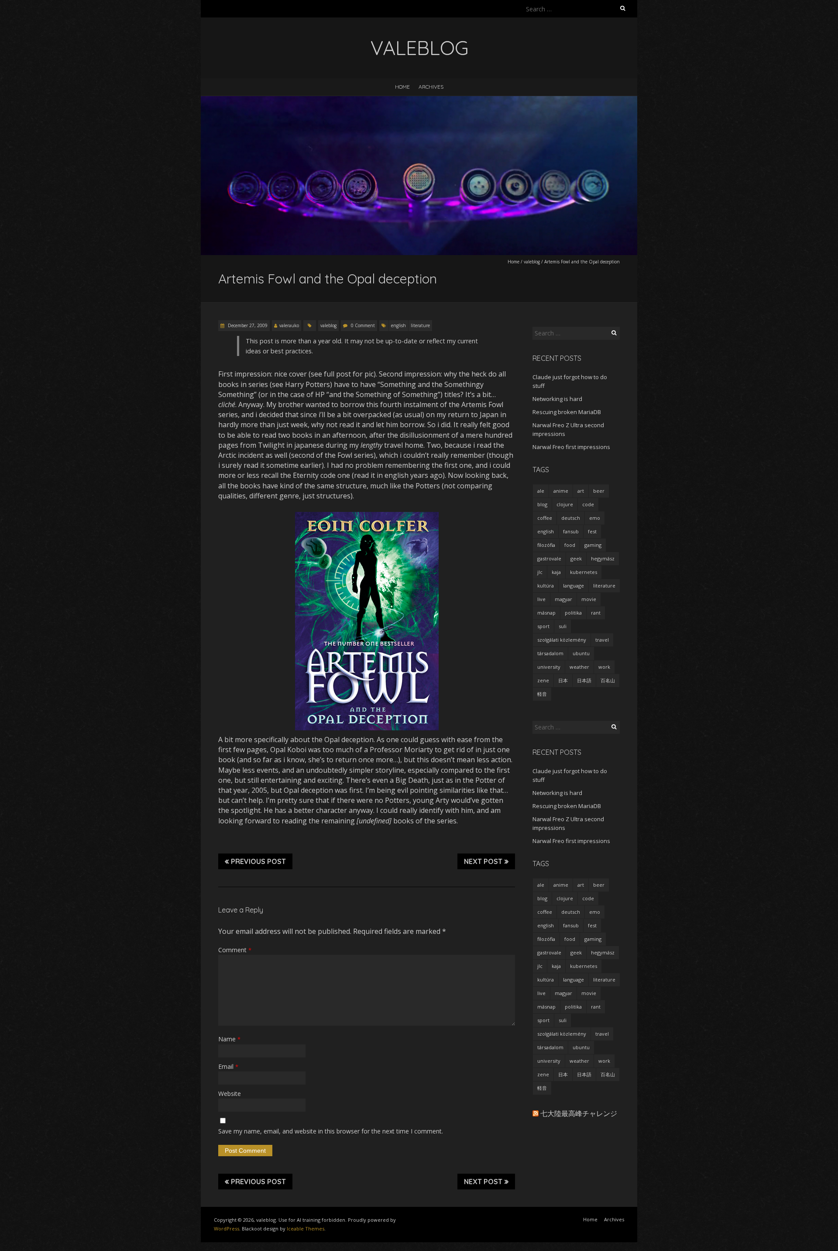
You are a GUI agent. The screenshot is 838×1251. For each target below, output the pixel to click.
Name (229, 1039)
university (548, 667)
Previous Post (258, 861)
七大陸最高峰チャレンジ (578, 1113)
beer (598, 490)
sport (543, 626)
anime (560, 490)
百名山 (608, 680)
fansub (571, 531)
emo (594, 518)
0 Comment (363, 325)
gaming (592, 545)
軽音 (542, 694)
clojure (564, 504)
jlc (540, 572)
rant (596, 612)
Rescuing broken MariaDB (566, 412)
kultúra (545, 585)
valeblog (532, 262)
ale (540, 490)
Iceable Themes (305, 1228)
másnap (546, 612)
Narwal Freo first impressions (571, 447)
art (580, 490)
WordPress (226, 1228)
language (573, 585)
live (541, 599)
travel (602, 639)
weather (579, 667)
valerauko (289, 325)
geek (576, 558)
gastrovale (549, 558)
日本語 (584, 680)
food (569, 545)
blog (542, 504)
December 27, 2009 (247, 325)
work (604, 667)
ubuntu (581, 653)
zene (543, 680)
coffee (544, 518)
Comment (234, 950)
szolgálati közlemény (561, 639)
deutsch (570, 518)
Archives (431, 86)
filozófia (546, 545)
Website (229, 1093)
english (398, 325)
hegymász (603, 558)
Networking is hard (557, 399)
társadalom (550, 653)
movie (588, 599)
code (588, 504)
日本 (563, 680)
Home (402, 86)
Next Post (483, 861)
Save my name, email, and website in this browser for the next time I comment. (330, 1131)
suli (563, 626)
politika (573, 612)
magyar (563, 599)
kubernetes (583, 572)
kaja (556, 572)
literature (420, 325)
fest (592, 531)
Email (228, 1066)
